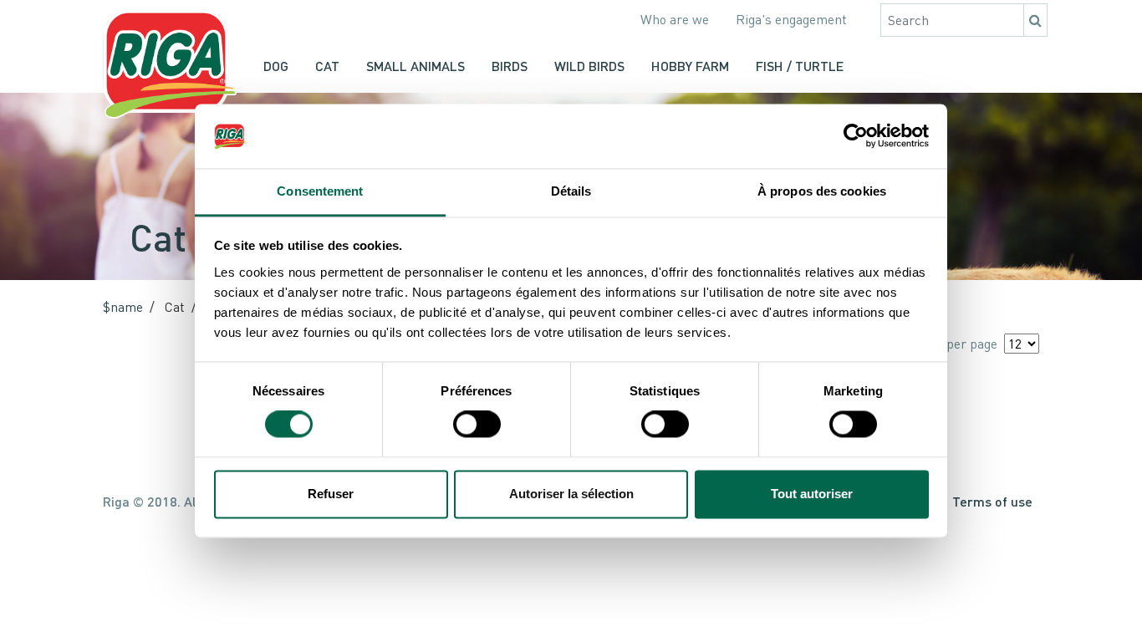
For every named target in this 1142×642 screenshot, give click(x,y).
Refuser (331, 494)
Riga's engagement (791, 19)
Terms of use (992, 501)
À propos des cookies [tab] (821, 191)
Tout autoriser (812, 494)
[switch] (477, 424)
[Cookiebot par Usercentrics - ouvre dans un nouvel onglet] (856, 136)
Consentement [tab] (320, 191)
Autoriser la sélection (571, 494)
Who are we (674, 19)
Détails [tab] (571, 191)
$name (123, 306)
